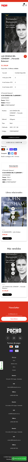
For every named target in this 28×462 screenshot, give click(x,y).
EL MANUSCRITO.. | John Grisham (11, 232)
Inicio (14, 360)
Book (11, 123)
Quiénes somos (14, 363)
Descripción (13, 166)
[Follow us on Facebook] (9, 153)
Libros (14, 367)
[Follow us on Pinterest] (15, 153)
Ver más (7, 238)
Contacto (14, 370)
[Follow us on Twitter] (12, 153)
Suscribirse (14, 319)
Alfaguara (12, 119)
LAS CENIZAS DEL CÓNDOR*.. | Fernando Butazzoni (13, 287)
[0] (23, 5)
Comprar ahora (14, 137)
